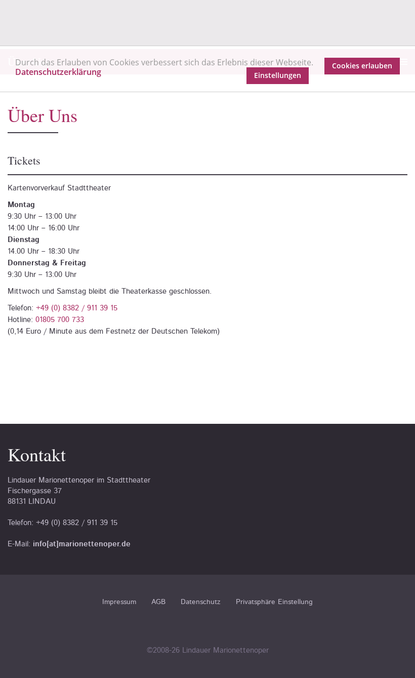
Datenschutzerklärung (58, 71)
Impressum (119, 602)
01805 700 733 (59, 320)
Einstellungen (277, 75)
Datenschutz (201, 602)
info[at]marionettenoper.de (82, 544)
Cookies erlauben (362, 65)
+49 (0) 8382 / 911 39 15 (76, 308)
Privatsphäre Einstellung (274, 602)
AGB (158, 602)
